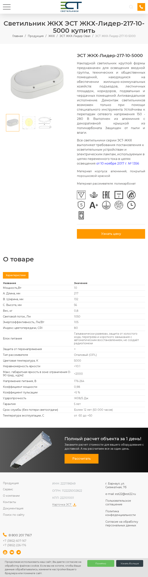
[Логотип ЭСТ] (71, 7)
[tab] (16, 275)
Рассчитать (81, 458)
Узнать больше (130, 563)
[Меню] (7, 7)
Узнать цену (111, 234)
